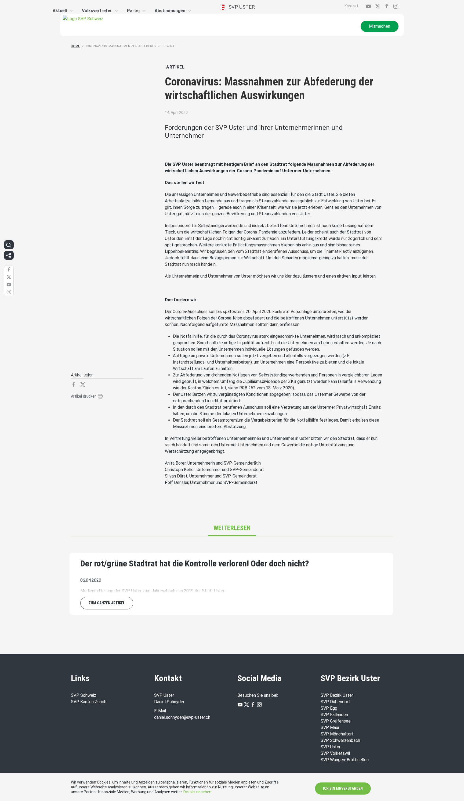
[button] (8, 244)
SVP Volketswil (335, 753)
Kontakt (351, 6)
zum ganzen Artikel (107, 603)
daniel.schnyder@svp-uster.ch (182, 717)
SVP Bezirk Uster (337, 695)
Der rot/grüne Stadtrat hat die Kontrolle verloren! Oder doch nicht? (194, 563)
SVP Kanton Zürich (88, 701)
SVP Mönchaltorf (337, 734)
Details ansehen (197, 792)
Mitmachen (379, 26)
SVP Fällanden (334, 714)
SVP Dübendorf (335, 701)
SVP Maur (330, 727)
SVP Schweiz (83, 695)
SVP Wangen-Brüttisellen (345, 759)
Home (75, 46)
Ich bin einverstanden (343, 788)
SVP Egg (329, 708)
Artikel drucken (84, 396)
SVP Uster (239, 7)
